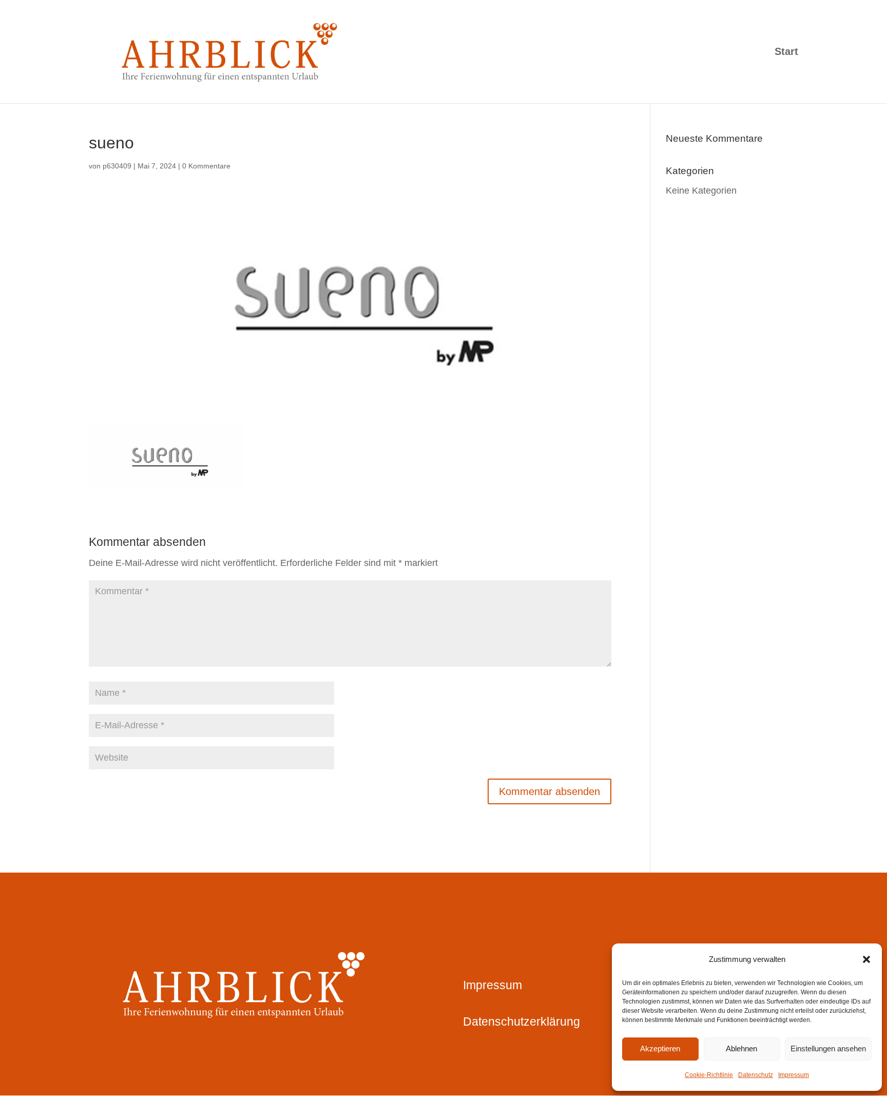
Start (786, 52)
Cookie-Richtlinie (709, 1075)
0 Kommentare (206, 166)
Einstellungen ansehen (828, 1048)
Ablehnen (741, 1048)
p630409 (117, 166)
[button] (866, 959)
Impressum (793, 1075)
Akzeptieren (660, 1048)
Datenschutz (755, 1075)
